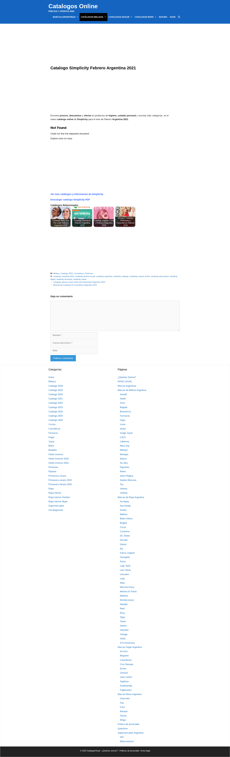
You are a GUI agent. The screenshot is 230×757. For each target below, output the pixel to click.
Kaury (123, 561)
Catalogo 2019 (55, 390)
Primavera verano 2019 (60, 480)
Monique (124, 454)
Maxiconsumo (127, 741)
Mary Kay (125, 446)
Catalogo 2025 (55, 416)
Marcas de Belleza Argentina (132, 390)
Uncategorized (55, 510)
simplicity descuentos (160, 276)
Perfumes (89, 273)
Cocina (51, 424)
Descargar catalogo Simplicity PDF (70, 199)
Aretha (123, 510)
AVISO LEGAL (125, 381)
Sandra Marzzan (128, 480)
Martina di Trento (128, 591)
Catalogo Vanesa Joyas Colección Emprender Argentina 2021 (79, 282)
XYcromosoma (127, 643)
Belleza (56, 273)
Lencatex (124, 574)
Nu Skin (124, 463)
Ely (121, 548)
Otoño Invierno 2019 (58, 458)
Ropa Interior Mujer (58, 501)
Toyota (123, 715)
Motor (51, 446)
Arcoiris (124, 651)
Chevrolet (125, 698)
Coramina (125, 531)
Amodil (123, 394)
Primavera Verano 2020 (60, 484)
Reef (122, 608)
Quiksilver (123, 728)
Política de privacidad (128, 724)
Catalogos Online (73, 6)
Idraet (123, 428)
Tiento (123, 621)
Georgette (125, 557)
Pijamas (52, 471)
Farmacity (125, 416)
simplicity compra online (140, 276)
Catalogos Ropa (144, 17)
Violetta (123, 493)
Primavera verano (57, 476)
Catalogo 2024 (55, 411)
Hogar (51, 437)
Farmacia (53, 433)
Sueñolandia (126, 685)
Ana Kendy (125, 506)
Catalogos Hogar (119, 17)
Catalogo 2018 (55, 386)
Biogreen (124, 655)
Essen (123, 668)
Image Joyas (126, 433)
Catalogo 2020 (55, 394)
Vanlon (123, 625)
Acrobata (124, 501)
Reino (123, 471)
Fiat (122, 703)
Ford (122, 707)
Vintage (123, 634)
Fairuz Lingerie (127, 553)
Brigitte (123, 523)
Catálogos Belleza (92, 17)
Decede (124, 540)
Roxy (122, 613)
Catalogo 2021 (67, 273)
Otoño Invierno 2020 (58, 463)
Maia (122, 583)
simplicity (57, 276)
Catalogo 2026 (55, 420)
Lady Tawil (125, 566)
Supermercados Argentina (130, 733)
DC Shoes (125, 535)
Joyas (51, 441)
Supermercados (56, 506)
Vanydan (124, 630)
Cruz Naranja (126, 664)
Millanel (124, 450)
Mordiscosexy (127, 600)
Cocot (123, 527)
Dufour (123, 544)
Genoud (124, 673)
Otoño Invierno (55, 454)
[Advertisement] (115, 45)
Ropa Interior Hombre (59, 497)
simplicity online (79, 279)
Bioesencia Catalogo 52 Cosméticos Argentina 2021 (75, 285)
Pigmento (124, 467)
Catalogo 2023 (55, 407)
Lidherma (124, 441)
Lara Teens (125, 570)
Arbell (123, 398)
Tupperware (126, 690)
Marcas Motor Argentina (129, 694)
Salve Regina (126, 476)
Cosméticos (79, 273)
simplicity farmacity (64, 279)
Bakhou (123, 514)
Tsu (121, 484)
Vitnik (123, 638)
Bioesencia (125, 411)
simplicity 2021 (68, 276)
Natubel (124, 604)
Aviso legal (145, 751)
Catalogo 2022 (55, 403)
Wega (123, 720)
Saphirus (124, 681)
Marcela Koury (127, 587)
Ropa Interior (54, 493)
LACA (123, 437)
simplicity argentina (104, 276)
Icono (122, 424)
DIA (122, 737)
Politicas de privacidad (129, 751)
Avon (172, 17)
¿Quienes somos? (110, 751)
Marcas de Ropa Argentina (131, 497)
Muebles (52, 450)
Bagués (123, 407)
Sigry (122, 617)
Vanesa (123, 488)
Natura (163, 17)
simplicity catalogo (121, 276)
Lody (122, 578)
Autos (51, 377)
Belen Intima (126, 518)
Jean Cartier (126, 677)
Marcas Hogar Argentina (130, 647)
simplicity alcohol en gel (85, 276)
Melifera (124, 596)
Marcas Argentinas (64, 17)
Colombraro (126, 660)
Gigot (122, 420)
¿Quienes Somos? (127, 377)
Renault (124, 711)
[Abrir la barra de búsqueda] (179, 17)
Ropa (51, 488)
